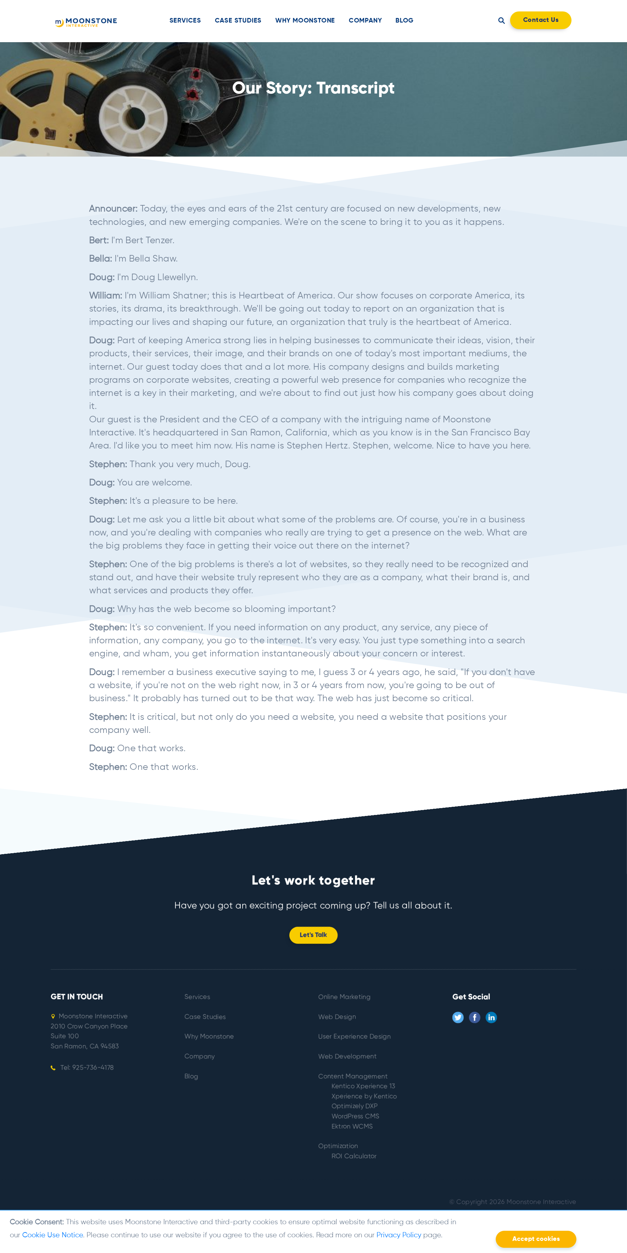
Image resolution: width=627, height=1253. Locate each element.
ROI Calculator (354, 1156)
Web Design (337, 1017)
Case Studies (238, 21)
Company (365, 21)
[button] (501, 20)
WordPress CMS (355, 1116)
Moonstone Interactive (541, 1202)
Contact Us (540, 20)
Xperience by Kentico (364, 1096)
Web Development (347, 1056)
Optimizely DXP (354, 1106)
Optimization (338, 1146)
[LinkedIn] (491, 1017)
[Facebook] (474, 1017)
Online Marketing (344, 997)
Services (185, 21)
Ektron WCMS (352, 1126)
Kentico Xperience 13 (363, 1086)
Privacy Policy (399, 1235)
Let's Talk (313, 935)
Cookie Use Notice (52, 1235)
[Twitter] (458, 1017)
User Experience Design (354, 1036)
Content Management (353, 1076)
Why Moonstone (305, 21)
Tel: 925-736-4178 (86, 1067)
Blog (404, 21)
